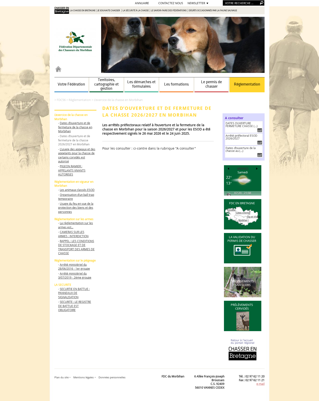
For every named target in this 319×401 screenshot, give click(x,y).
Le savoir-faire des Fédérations (169, 10)
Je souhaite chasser (109, 10)
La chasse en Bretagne (83, 10)
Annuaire (142, 3)
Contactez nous (170, 3)
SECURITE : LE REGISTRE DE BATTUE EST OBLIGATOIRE (74, 306)
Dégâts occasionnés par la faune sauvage (213, 10)
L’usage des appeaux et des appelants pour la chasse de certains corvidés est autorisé (76, 155)
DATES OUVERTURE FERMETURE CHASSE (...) (242, 124)
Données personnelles (112, 377)
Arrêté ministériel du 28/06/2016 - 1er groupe (74, 267)
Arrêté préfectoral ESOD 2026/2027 (241, 137)
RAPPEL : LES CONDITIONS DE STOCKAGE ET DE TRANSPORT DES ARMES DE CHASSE (76, 247)
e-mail (260, 384)
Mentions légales (83, 377)
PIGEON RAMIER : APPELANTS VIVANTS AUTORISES (71, 170)
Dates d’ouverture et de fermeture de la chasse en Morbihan (75, 127)
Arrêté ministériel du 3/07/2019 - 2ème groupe (74, 275)
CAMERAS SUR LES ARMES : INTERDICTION (73, 234)
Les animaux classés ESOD (77, 190)
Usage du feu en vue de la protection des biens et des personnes (75, 208)
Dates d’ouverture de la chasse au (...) (241, 149)
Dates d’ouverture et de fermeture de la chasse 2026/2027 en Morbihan (74, 140)
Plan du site (61, 377)
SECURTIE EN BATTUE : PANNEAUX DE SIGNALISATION (74, 293)
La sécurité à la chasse (136, 10)
